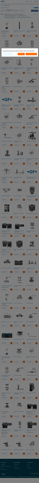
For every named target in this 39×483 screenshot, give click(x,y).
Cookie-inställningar (8, 54)
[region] (19, 52)
